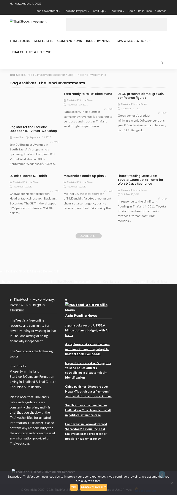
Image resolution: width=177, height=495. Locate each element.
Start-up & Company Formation (32, 376)
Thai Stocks (20, 41)
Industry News (98, 41)
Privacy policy (93, 487)
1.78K (56, 191)
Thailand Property (75, 11)
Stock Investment (47, 11)
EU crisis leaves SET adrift (28, 176)
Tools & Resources (140, 11)
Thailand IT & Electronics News (34, 119)
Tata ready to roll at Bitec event (88, 94)
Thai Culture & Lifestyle (31, 52)
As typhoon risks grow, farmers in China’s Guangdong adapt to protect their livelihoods (87, 349)
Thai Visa (116, 11)
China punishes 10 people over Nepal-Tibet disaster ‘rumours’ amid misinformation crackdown (88, 391)
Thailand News (157, 281)
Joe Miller (18, 137)
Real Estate (43, 41)
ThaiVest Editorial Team (80, 100)
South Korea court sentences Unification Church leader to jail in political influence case (88, 410)
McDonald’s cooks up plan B (85, 176)
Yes (74, 487)
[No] (171, 483)
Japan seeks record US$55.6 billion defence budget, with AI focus (87, 330)
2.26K (56, 142)
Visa (136, 281)
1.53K (110, 109)
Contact (160, 11)
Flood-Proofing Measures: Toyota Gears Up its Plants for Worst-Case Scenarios (140, 180)
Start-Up (98, 11)
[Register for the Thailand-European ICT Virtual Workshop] (34, 107)
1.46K (110, 191)
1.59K (164, 112)
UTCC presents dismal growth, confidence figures (141, 96)
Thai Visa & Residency (25, 387)
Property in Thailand (24, 371)
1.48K (164, 198)
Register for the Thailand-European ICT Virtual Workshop (33, 129)
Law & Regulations (132, 41)
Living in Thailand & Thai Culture (33, 382)
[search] (161, 63)
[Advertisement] (116, 24)
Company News (69, 41)
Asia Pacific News (81, 315)
